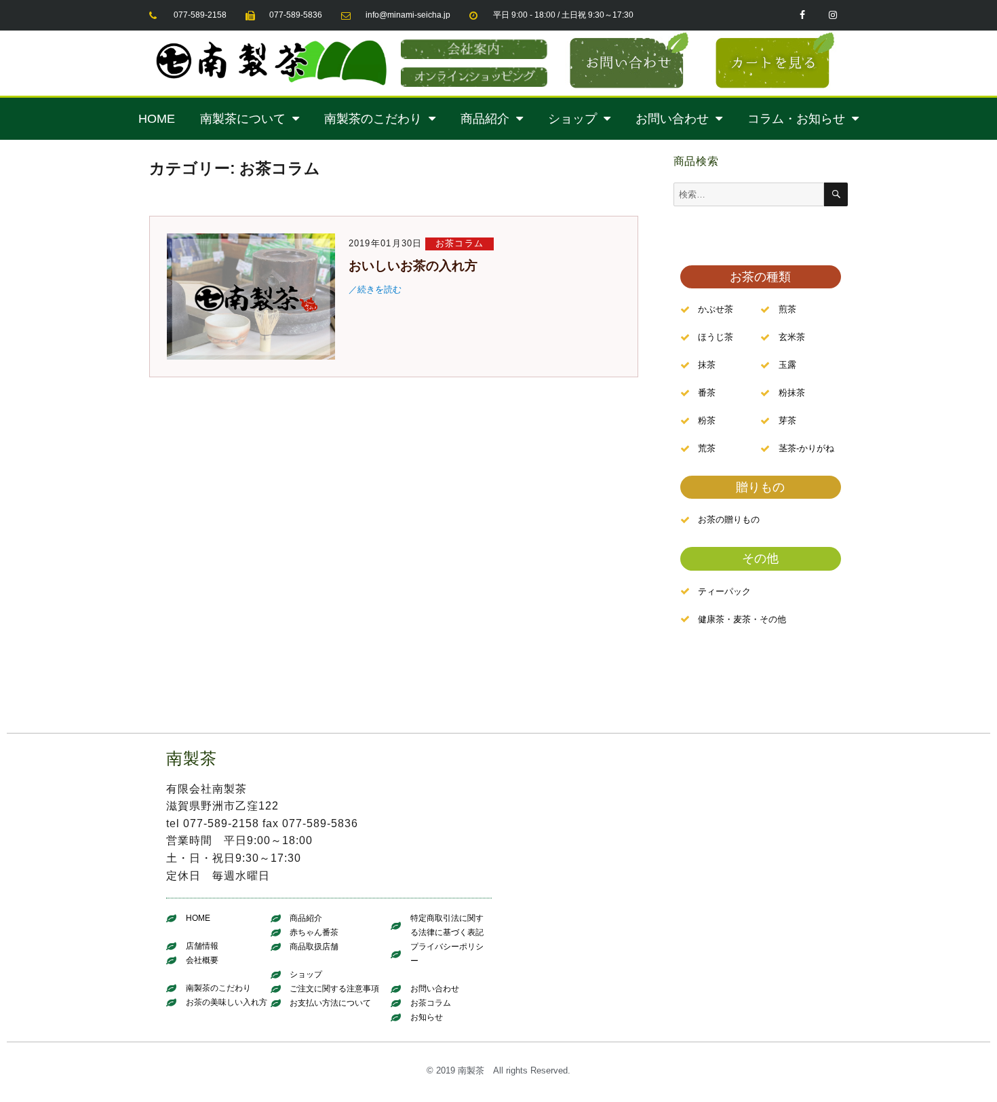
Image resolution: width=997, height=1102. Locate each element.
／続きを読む (375, 289)
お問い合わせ (672, 119)
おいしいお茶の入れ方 (413, 266)
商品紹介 (485, 119)
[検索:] (749, 194)
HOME (156, 119)
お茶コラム (459, 243)
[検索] (836, 194)
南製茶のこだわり (373, 119)
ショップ (572, 119)
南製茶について (243, 119)
